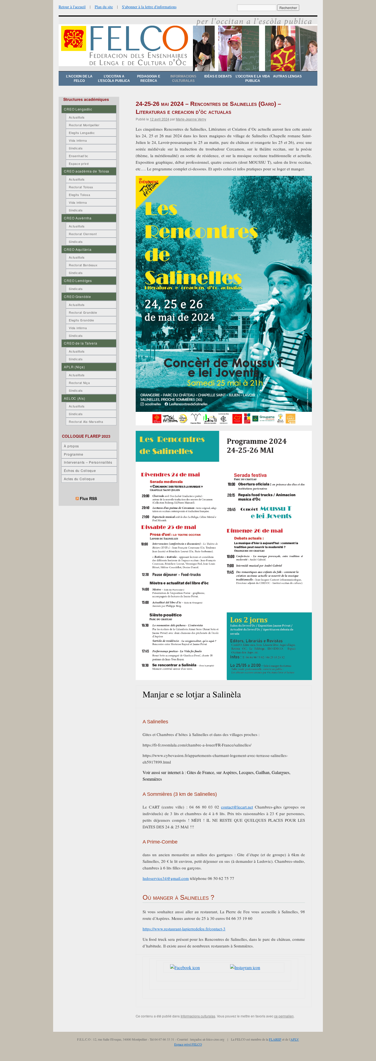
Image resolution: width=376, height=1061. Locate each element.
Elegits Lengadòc (82, 132)
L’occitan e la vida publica (253, 78)
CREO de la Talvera (80, 343)
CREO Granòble (77, 296)
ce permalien (284, 1016)
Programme (73, 454)
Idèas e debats (218, 76)
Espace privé (79, 163)
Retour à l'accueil (72, 6)
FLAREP (275, 1039)
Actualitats (77, 117)
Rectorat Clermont (83, 234)
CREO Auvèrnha (77, 218)
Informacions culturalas (183, 78)
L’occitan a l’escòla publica (114, 78)
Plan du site (104, 6)
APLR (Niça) (74, 366)
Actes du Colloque (79, 478)
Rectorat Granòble (83, 312)
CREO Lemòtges (78, 280)
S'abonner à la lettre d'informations (149, 6)
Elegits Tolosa (79, 194)
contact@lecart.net (237, 807)
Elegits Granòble (81, 320)
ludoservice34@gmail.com (166, 878)
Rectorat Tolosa (81, 187)
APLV (294, 1039)
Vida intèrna (78, 140)
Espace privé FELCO (188, 1044)
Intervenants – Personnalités (88, 462)
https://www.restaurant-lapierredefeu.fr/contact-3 (184, 928)
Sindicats (76, 148)
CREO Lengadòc (78, 109)
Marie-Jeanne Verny (191, 119)
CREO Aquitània (77, 249)
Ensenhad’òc (78, 156)
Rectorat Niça (79, 382)
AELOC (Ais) (74, 398)
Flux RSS (88, 498)
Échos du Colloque (80, 470)
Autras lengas (287, 76)
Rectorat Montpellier (84, 125)
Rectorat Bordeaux (83, 265)
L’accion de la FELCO (79, 78)
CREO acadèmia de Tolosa (86, 171)
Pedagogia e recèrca (148, 78)
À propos (71, 446)
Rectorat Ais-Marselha (86, 421)
